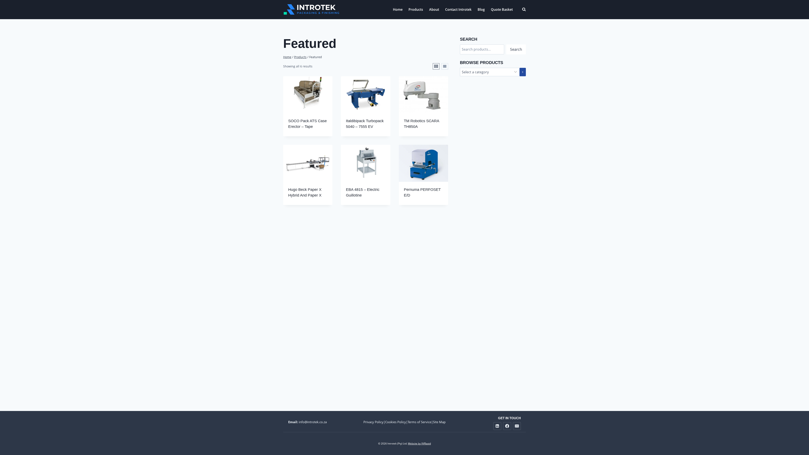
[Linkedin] (497, 426)
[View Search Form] (522, 9)
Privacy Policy (373, 422)
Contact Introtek (458, 9)
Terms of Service (419, 422)
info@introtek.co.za (313, 422)
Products (416, 9)
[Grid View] (436, 66)
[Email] (517, 426)
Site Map (439, 422)
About (434, 9)
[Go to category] (523, 72)
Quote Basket (502, 9)
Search (516, 49)
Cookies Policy (395, 422)
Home (398, 9)
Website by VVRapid (419, 443)
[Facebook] (507, 426)
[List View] (444, 66)
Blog (481, 9)
